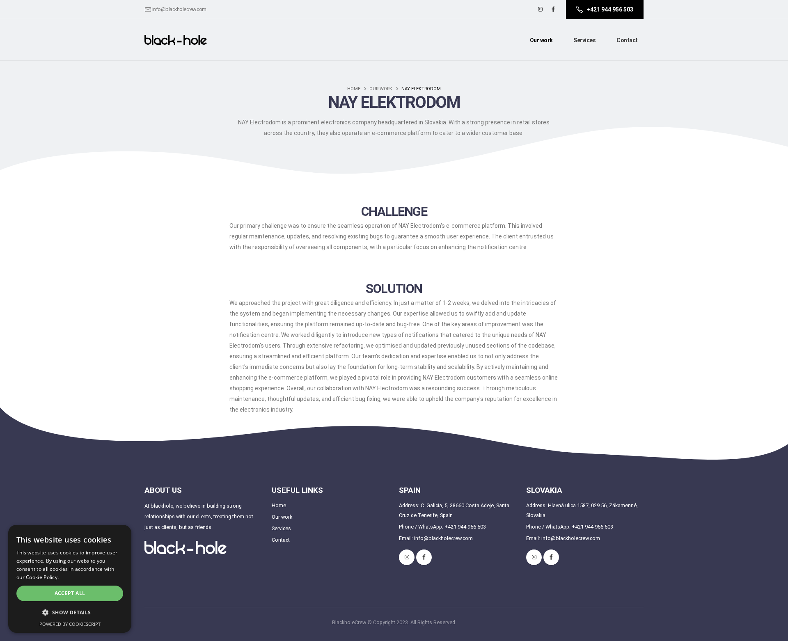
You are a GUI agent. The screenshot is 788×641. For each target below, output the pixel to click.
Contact (627, 40)
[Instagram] (540, 9)
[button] (69, 613)
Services (584, 40)
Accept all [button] (70, 593)
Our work (541, 40)
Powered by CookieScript (70, 624)
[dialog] (69, 579)
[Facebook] (553, 9)
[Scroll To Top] (773, 632)
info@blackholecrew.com (179, 9)
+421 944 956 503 (465, 527)
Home (353, 89)
